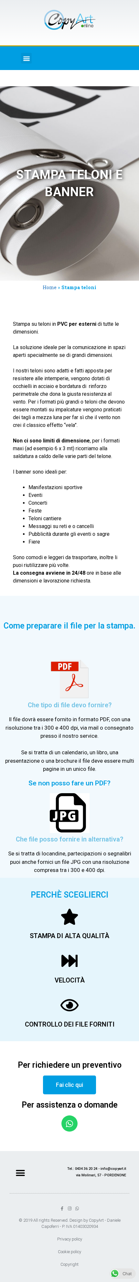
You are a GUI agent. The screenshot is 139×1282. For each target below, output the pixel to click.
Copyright (69, 1264)
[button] (26, 58)
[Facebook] (62, 1208)
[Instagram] (70, 1208)
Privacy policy (69, 1239)
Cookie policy (69, 1251)
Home (50, 287)
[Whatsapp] (69, 1123)
